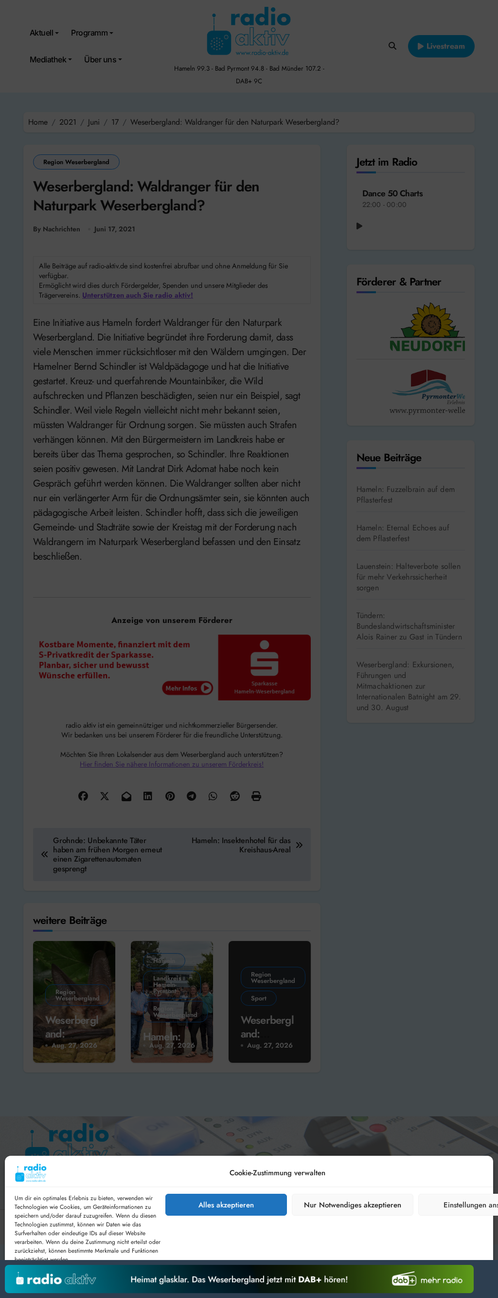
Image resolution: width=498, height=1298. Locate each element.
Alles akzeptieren (226, 1205)
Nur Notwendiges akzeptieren (352, 1205)
